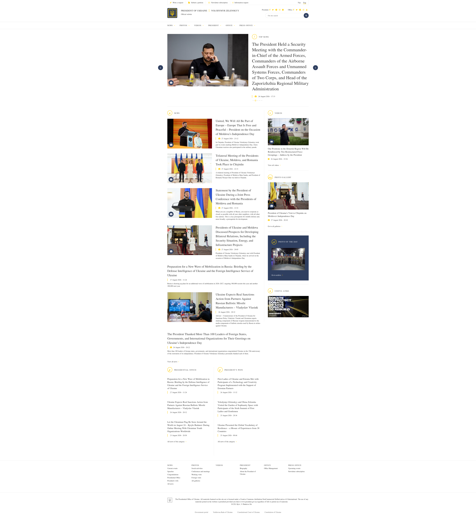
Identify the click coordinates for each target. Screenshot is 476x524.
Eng (304, 2)
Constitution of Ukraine (273, 512)
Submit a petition (197, 2)
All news (170, 484)
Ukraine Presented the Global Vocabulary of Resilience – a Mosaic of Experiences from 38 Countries (238, 428)
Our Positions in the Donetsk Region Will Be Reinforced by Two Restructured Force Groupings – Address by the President (288, 151)
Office (267, 465)
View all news (172, 361)
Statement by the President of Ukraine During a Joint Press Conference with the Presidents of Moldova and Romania (236, 196)
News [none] (170, 25)
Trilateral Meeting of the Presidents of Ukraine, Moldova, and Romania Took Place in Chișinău (237, 160)
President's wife (172, 481)
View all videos (273, 165)
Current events (172, 468)
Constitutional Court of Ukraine (248, 512)
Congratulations (172, 474)
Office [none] (229, 25)
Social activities (197, 468)
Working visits (197, 474)
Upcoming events (294, 468)
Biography (243, 468)
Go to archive (277, 275)
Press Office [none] (246, 25)
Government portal (201, 512)
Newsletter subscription (219, 2)
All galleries (196, 481)
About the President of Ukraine (248, 472)
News (170, 465)
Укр (299, 2)
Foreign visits (196, 477)
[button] (273, 10)
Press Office (294, 465)
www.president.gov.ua (249, 501)
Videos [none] (198, 25)
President (245, 465)
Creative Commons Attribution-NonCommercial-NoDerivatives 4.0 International (268, 499)
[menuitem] (172, 25)
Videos (219, 465)
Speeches (170, 471)
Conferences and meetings (201, 471)
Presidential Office (173, 477)
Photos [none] (184, 25)
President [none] (214, 25)
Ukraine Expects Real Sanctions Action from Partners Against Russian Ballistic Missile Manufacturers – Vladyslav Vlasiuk (237, 300)
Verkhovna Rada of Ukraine (223, 512)
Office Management (271, 468)
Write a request (178, 2)
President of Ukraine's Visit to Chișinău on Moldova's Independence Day (287, 214)
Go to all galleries (274, 226)
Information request (241, 2)
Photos (195, 465)
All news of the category (176, 441)
